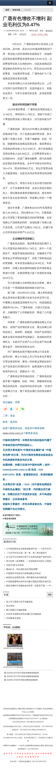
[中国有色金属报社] (10, 709)
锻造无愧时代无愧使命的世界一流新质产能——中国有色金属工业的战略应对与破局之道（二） (29, 585)
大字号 (34, 34)
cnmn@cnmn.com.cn (11, 738)
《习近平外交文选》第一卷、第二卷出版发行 (26, 553)
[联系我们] (30, 709)
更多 (50, 595)
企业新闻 (16, 627)
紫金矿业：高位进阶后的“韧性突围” (22, 569)
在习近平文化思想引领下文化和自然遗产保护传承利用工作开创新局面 (29, 557)
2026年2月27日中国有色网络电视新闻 (14, 667)
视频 (7, 627)
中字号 (40, 34)
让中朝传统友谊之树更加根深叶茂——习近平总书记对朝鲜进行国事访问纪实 (29, 549)
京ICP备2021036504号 (35, 722)
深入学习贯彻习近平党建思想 (19, 602)
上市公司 (22, 34)
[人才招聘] (30, 712)
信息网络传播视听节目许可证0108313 (17, 715)
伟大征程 (10, 606)
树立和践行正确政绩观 (16, 610)
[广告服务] (38, 709)
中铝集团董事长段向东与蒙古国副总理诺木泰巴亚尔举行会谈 (29, 581)
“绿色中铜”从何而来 (15, 565)
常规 (45, 34)
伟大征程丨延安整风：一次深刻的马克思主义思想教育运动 (29, 561)
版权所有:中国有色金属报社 (19, 753)
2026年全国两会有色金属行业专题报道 (23, 614)
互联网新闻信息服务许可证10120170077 (24, 718)
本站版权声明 (32, 757)
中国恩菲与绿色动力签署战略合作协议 (23, 573)
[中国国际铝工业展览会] (28, 529)
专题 (6, 594)
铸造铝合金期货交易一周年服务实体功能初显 (26, 577)
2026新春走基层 (13, 618)
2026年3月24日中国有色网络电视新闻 (14, 648)
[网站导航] (21, 709)
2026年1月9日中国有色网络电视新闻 (22, 680)
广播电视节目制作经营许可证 (42, 715)
